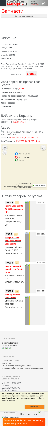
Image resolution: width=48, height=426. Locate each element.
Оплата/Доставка (10, 343)
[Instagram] (10, 348)
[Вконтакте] (6, 348)
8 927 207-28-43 (17, 137)
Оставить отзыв (9, 345)
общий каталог (19, 122)
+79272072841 (34, 5)
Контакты (6, 363)
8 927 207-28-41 (32, 137)
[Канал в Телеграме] (3, 348)
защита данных (8, 400)
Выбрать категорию (24, 16)
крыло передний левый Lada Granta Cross (14, 269)
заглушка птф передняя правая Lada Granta (13, 240)
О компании (7, 361)
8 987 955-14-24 (23, 141)
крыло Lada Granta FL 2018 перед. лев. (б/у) (14, 209)
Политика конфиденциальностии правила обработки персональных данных (22, 366)
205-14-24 (35, 141)
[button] (35, 407)
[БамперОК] (17, 3)
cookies (40, 398)
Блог (17, 361)
